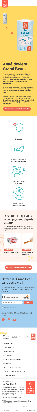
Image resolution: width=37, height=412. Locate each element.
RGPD (14, 307)
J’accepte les (10, 307)
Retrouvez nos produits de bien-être (17, 109)
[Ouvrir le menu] (33, 2)
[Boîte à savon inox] (12, 240)
